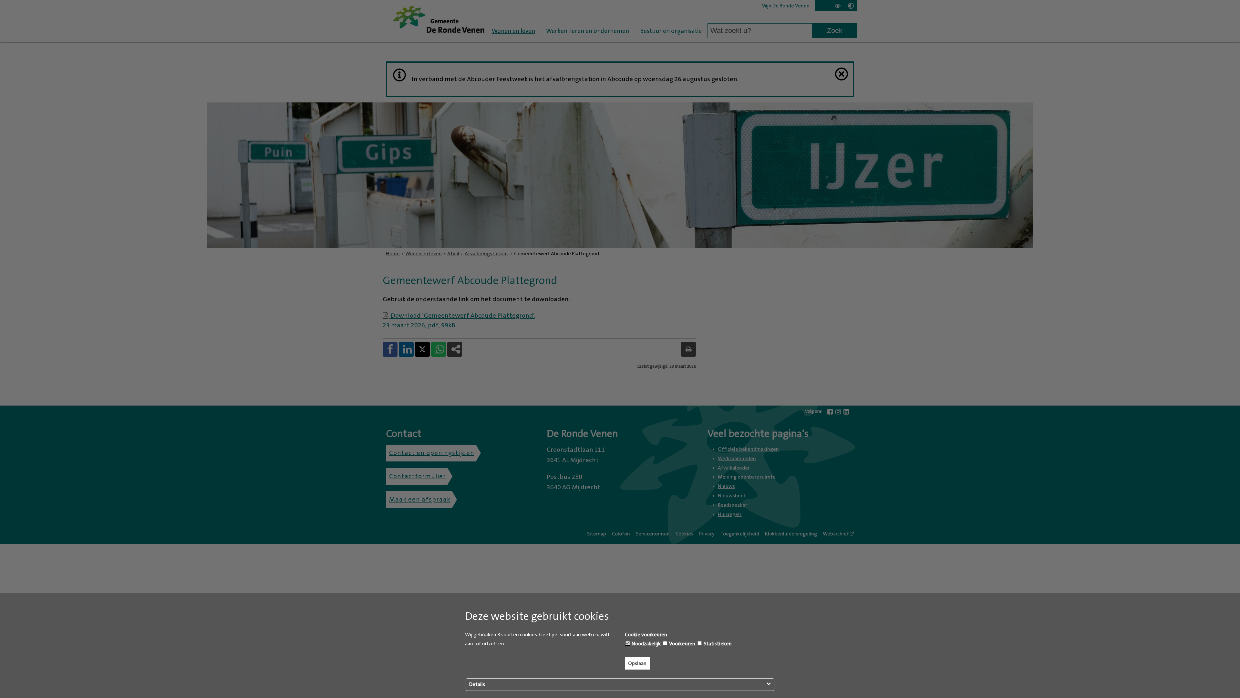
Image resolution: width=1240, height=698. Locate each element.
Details (477, 684)
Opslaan (637, 663)
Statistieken (717, 644)
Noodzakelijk (646, 644)
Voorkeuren (681, 644)
